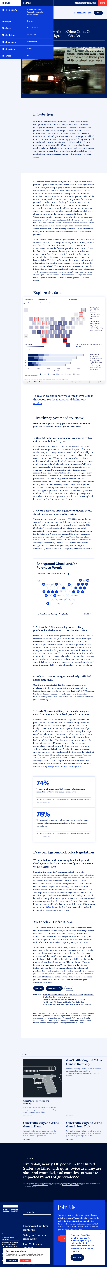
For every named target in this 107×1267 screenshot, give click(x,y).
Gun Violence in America (33, 1245)
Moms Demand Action (34, 9)
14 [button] (52, 699)
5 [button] (82, 449)
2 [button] (88, 248)
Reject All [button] (25, 1261)
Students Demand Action (35, 12)
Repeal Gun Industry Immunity (53, 1005)
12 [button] (59, 653)
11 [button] (65, 647)
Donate (102, 3)
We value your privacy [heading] (16, 1251)
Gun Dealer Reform (76, 994)
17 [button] (73, 939)
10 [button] (91, 548)
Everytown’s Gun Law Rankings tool (64, 766)
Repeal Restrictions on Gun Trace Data (77, 1005)
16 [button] (60, 731)
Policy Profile (63, 614)
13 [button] (84, 690)
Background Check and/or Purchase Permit (56, 565)
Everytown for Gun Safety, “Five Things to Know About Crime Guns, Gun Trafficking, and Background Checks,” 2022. (68, 799)
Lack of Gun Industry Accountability (55, 999)
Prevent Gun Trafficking (76, 999)
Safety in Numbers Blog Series (34, 1236)
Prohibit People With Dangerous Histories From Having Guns (63, 1002)
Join (98, 13)
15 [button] (39, 725)
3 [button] (48, 260)
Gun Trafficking (89, 994)
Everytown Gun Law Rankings (46, 614)
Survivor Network (33, 14)
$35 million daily (53, 907)
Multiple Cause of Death (74, 1183)
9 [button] (43, 527)
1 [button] (39, 156)
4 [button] (52, 265)
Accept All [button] (12, 1261)
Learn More (77, 1258)
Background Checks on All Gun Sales (55, 994)
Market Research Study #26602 (70, 1185)
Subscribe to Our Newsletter (85, 3)
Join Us (62, 1239)
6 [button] (62, 461)
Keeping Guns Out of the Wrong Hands (56, 997)
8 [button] (47, 484)
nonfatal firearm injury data (40, 1185)
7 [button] (61, 475)
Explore (7, 3)
